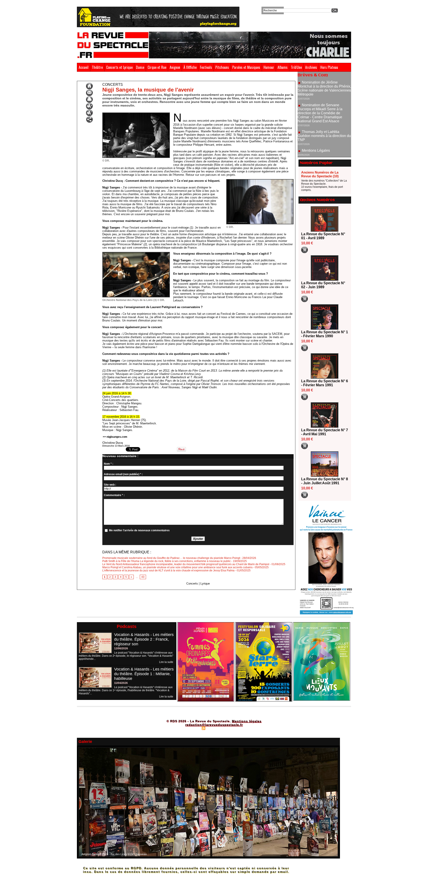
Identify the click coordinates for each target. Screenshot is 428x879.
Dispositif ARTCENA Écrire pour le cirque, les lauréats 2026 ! (324, 154)
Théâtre (97, 67)
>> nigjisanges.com (115, 436)
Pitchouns (222, 67)
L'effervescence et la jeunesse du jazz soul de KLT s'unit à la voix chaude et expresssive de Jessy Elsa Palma (168, 570)
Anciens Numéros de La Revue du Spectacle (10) (320, 174)
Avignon (175, 67)
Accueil (83, 67)
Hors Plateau (329, 67)
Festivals (206, 67)
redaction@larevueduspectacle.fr (214, 724)
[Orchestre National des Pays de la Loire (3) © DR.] (136, 253)
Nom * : (108, 463)
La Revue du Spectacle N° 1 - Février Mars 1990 (324, 334)
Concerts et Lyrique (119, 67)
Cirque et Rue (157, 67)
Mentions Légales (316, 126)
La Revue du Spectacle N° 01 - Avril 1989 (323, 236)
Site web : (110, 484)
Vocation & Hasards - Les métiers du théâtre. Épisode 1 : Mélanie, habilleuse (144, 674)
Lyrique (205, 583)
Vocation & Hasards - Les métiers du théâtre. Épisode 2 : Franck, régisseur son (144, 639)
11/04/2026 (121, 683)
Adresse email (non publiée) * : (123, 474)
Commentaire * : (114, 495)
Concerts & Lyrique (101, 77)
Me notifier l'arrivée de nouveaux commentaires (139, 530)
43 (142, 577)
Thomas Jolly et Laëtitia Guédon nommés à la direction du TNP (324, 112)
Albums (283, 67)
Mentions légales (246, 721)
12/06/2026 (121, 648)
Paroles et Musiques (246, 67)
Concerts (121, 77)
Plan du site (192, 728)
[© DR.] (136, 113)
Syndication (213, 728)
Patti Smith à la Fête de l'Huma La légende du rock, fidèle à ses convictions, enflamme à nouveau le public (166, 561)
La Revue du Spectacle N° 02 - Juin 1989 (323, 285)
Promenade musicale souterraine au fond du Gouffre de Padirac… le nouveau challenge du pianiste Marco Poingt (171, 558)
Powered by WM (233, 728)
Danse (140, 67)
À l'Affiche (190, 67)
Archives (311, 67)
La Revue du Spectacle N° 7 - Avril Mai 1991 (324, 432)
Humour (268, 67)
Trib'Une (296, 67)
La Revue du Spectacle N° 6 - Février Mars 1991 (324, 383)
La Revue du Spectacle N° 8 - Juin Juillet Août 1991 (324, 481)
